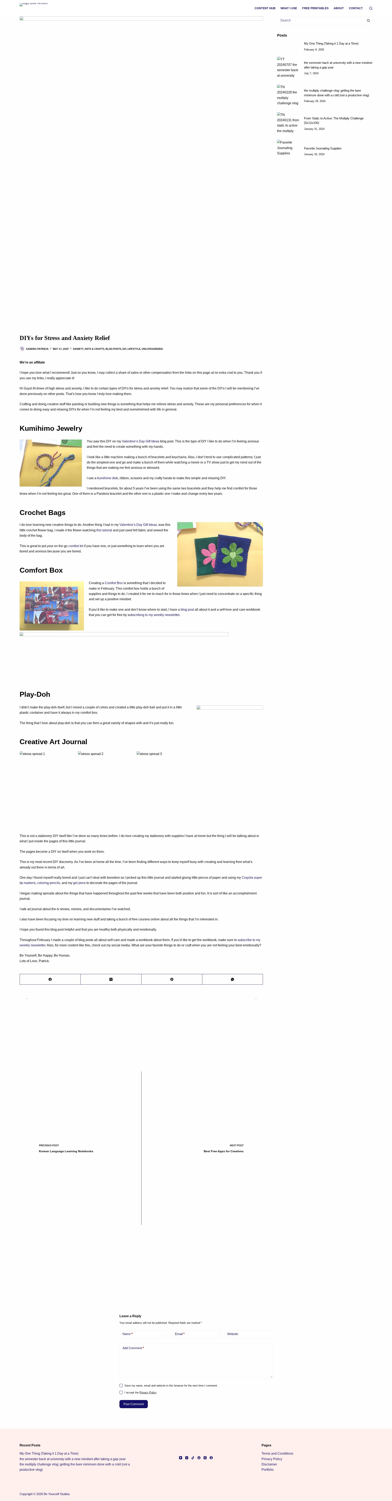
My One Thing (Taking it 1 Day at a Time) (331, 43)
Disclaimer (269, 1464)
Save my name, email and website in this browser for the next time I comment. (171, 1385)
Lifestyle (134, 349)
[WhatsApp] (232, 979)
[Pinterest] (171, 979)
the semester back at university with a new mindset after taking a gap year (73, 1459)
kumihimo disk (107, 478)
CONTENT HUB (265, 8)
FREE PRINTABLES (315, 8)
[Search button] (368, 20)
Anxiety (78, 349)
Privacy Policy (148, 1392)
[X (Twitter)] (111, 979)
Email (180, 1334)
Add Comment (133, 1348)
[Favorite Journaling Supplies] (288, 151)
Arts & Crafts (94, 349)
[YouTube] (180, 1457)
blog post (187, 609)
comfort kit (75, 546)
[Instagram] (186, 1457)
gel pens (79, 883)
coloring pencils (48, 883)
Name (127, 1334)
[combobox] (320, 20)
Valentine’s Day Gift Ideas (140, 441)
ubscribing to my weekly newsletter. (154, 615)
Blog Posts (113, 349)
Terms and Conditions (277, 1453)
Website (232, 1334)
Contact (356, 8)
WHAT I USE (289, 8)
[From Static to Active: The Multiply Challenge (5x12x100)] (288, 123)
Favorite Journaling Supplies (323, 148)
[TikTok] (192, 1457)
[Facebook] (50, 979)
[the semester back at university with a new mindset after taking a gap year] (288, 68)
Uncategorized (152, 349)
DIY (124, 349)
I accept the (141, 1392)
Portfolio (268, 1469)
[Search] (370, 8)
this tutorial (104, 530)
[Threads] (205, 1457)
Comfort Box (114, 583)
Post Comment (134, 1404)
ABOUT (339, 8)
